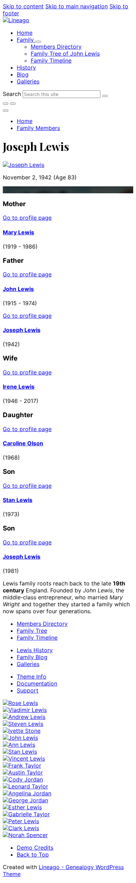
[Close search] (13, 104)
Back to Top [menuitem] (33, 854)
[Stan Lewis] (20, 751)
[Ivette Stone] (21, 730)
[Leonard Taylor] (25, 786)
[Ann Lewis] (19, 744)
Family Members (38, 127)
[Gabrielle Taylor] (26, 814)
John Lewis (18, 288)
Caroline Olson (23, 443)
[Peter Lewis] (21, 821)
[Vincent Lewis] (24, 758)
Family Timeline (37, 637)
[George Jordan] (25, 800)
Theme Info (31, 676)
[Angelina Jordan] (27, 793)
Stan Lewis (17, 499)
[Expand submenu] (38, 42)
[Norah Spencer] (25, 835)
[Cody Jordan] (23, 779)
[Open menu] (5, 111)
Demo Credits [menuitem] (35, 847)
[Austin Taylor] (23, 772)
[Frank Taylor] (22, 765)
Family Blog (32, 657)
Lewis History (35, 650)
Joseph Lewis (21, 329)
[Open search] (5, 104)
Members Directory (42, 623)
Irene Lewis (19, 386)
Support (27, 690)
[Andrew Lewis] (24, 716)
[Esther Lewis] (22, 807)
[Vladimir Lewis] (25, 709)
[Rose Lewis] (20, 702)
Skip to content (23, 6)
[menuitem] (24, 32)
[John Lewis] (20, 737)
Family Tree (32, 630)
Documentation (37, 683)
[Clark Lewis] (21, 828)
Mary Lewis (18, 232)
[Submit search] (105, 96)
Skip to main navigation (76, 6)
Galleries (28, 664)
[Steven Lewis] (23, 723)
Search (12, 93)
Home (24, 121)
